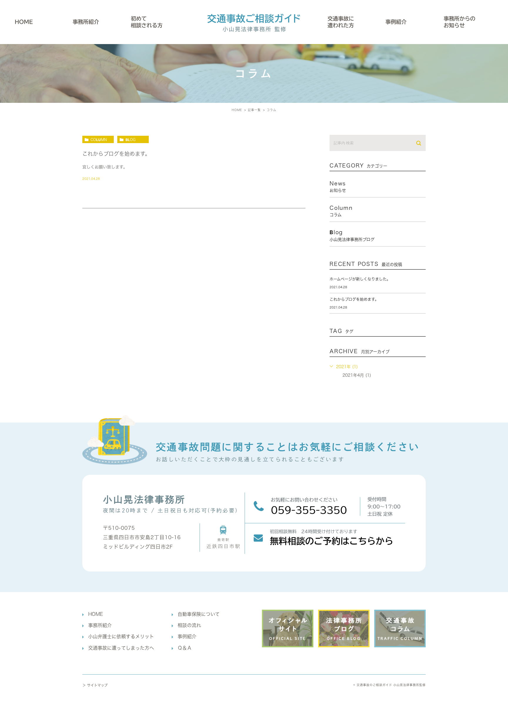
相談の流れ (189, 625)
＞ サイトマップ (95, 685)
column (99, 139)
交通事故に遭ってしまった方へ (121, 648)
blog (131, 139)
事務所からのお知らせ (459, 22)
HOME (24, 21)
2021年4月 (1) (356, 375)
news (338, 186)
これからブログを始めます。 (116, 153)
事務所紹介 (100, 625)
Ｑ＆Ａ (185, 648)
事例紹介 (396, 21)
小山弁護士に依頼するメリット (121, 636)
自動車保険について (199, 614)
